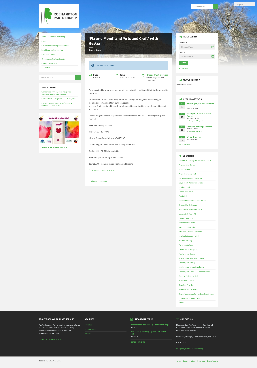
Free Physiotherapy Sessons (199, 126)
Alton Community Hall (187, 174)
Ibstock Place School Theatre (190, 209)
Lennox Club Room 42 (187, 214)
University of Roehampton (189, 298)
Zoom (181, 302)
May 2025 (88, 334)
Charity (94, 181)
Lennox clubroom (186, 218)
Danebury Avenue (186, 191)
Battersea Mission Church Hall (191, 178)
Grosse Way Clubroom (157, 74)
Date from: (183, 42)
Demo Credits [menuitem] (212, 361)
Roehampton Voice (49, 63)
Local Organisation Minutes (52, 50)
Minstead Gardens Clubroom (190, 231)
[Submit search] (215, 6)
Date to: (182, 52)
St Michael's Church (186, 280)
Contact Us (45, 68)
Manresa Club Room (195, 131)
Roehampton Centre (187, 254)
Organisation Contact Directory (53, 59)
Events (98, 50)
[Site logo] (59, 27)
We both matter (194, 137)
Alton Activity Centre (187, 165)
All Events (183, 69)
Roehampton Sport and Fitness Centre (194, 271)
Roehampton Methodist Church (191, 267)
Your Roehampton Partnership (53, 36)
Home (91, 50)
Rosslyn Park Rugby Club (197, 121)
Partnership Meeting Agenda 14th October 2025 (149, 333)
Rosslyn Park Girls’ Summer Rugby (199, 115)
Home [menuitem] (178, 361)
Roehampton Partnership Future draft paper (150, 324)
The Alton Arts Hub (186, 285)
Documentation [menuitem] (189, 361)
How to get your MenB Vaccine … (200, 104)
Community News (48, 54)
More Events (184, 145)
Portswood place (186, 245)
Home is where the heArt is (54, 147)
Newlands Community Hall (189, 236)
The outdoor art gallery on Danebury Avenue (196, 294)
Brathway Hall (184, 187)
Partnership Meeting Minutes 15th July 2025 (58, 99)
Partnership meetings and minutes (55, 45)
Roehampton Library (187, 262)
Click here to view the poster (102, 170)
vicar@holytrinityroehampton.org (189, 348)
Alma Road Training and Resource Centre (195, 160)
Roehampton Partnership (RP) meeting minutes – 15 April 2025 (56, 104)
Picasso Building (185, 240)
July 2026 (88, 325)
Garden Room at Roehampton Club (193, 200)
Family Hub (183, 196)
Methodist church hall (187, 227)
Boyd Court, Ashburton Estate (191, 183)
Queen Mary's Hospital (188, 249)
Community (102, 181)
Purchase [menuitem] (201, 361)
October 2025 (90, 329)
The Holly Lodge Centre (188, 289)
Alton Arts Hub (184, 169)
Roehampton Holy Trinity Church (191, 258)
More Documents (138, 342)
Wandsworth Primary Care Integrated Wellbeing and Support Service (56, 93)
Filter (183, 62)
